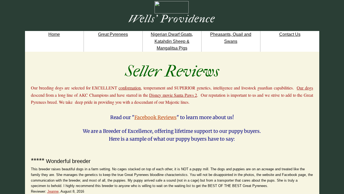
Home (54, 34)
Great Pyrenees (113, 34)
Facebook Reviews (155, 117)
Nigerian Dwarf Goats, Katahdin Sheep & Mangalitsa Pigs (172, 41)
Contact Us (289, 34)
